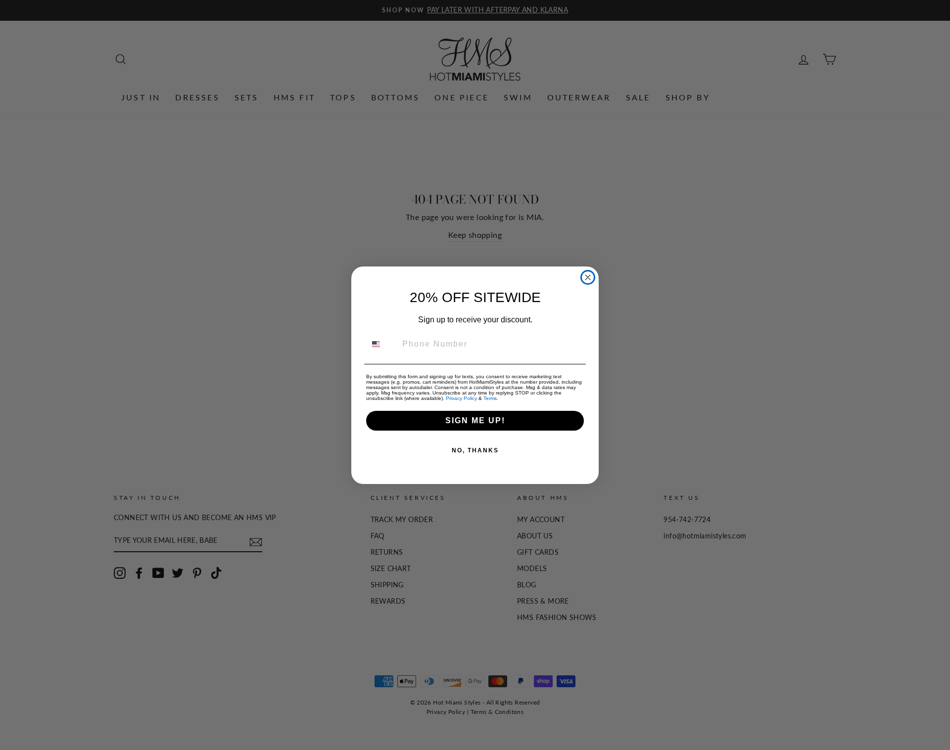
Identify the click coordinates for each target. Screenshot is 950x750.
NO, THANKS (475, 450)
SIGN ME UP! (475, 420)
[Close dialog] (588, 277)
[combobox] (382, 344)
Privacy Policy (461, 398)
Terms (490, 398)
